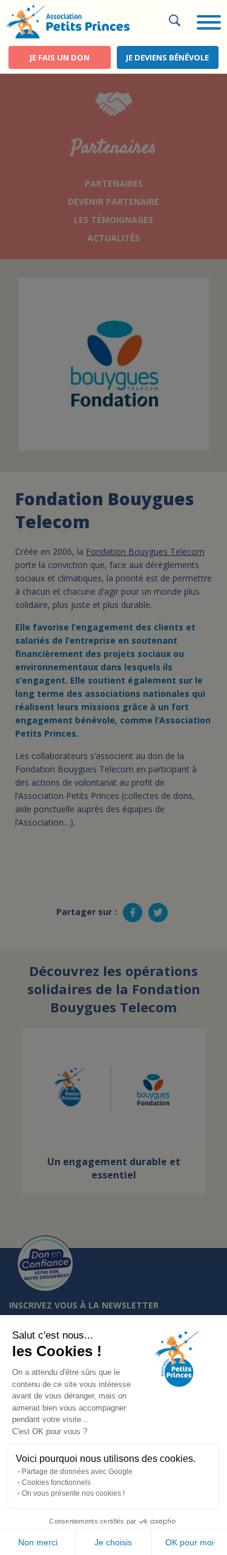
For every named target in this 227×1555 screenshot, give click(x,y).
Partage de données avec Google (77, 1471)
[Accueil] (68, 20)
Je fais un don (60, 57)
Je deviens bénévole (167, 57)
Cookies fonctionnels (56, 1482)
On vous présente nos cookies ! (73, 1493)
